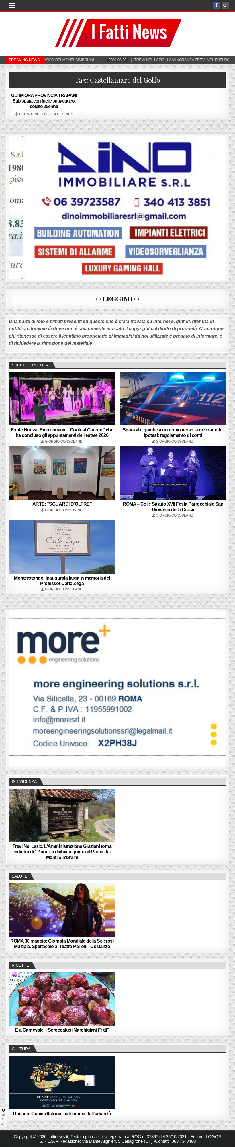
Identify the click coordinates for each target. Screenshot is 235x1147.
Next (219, 687)
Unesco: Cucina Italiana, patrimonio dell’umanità (62, 1113)
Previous (16, 687)
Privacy (3, 1119)
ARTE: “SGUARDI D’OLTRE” (62, 504)
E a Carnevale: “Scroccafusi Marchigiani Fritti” (62, 1030)
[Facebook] (216, 5)
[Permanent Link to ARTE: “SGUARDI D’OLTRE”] (62, 473)
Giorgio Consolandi (64, 442)
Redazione (29, 114)
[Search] (225, 5)
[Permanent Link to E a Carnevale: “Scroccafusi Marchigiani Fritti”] (62, 999)
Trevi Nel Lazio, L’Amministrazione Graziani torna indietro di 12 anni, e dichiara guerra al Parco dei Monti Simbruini (62, 852)
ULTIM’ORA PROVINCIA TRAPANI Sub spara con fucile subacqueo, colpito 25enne (44, 101)
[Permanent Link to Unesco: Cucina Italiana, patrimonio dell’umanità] (62, 1082)
